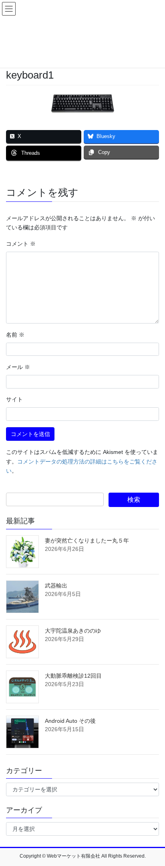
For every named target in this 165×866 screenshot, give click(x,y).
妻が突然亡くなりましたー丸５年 (87, 540)
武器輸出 (56, 585)
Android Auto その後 (70, 721)
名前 (15, 334)
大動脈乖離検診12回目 (73, 676)
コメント (21, 244)
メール (18, 367)
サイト (14, 399)
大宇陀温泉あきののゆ (73, 630)
